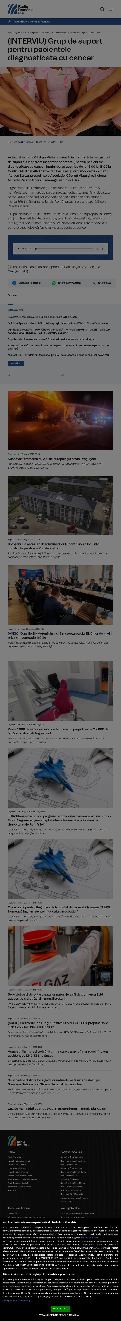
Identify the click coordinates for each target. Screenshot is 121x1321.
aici (25, 1258)
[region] (60, 1269)
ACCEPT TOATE (60, 1309)
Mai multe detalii (89, 1238)
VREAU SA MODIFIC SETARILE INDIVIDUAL (59, 1315)
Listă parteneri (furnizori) (16, 1300)
